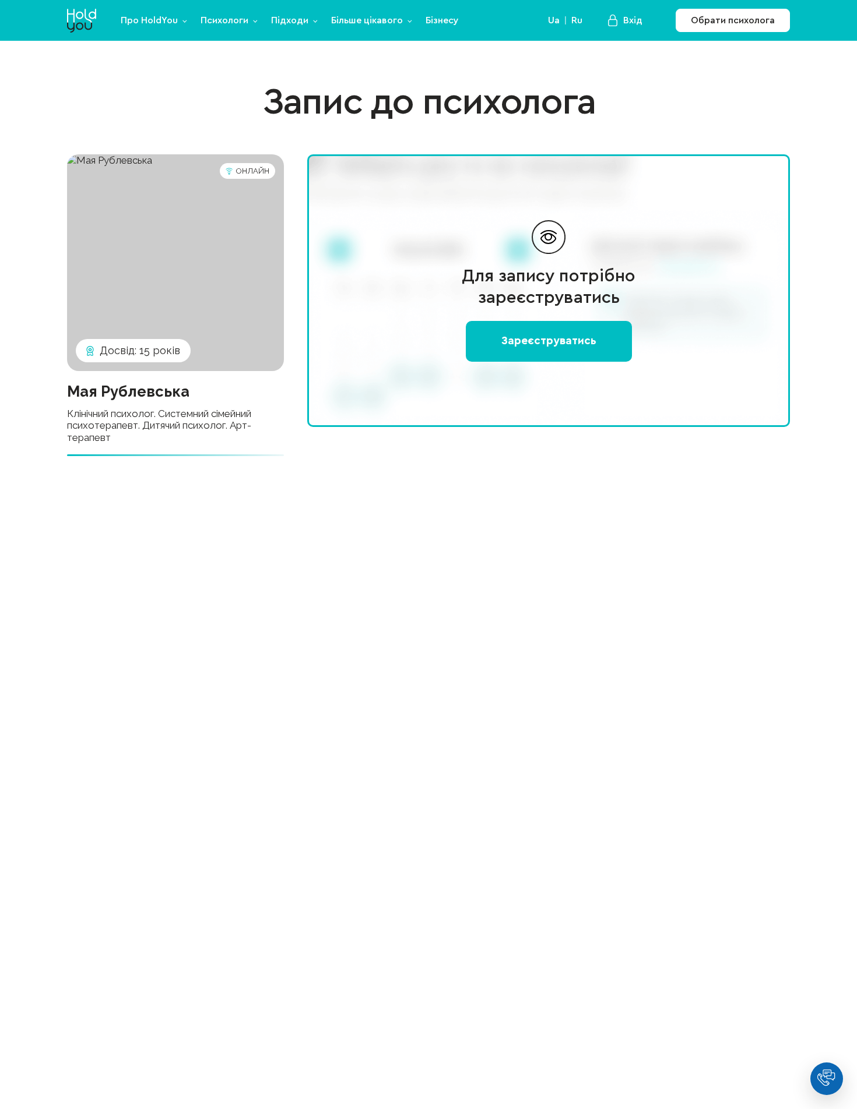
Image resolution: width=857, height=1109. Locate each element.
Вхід (632, 20)
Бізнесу (442, 20)
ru (576, 20)
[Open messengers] (826, 1078)
